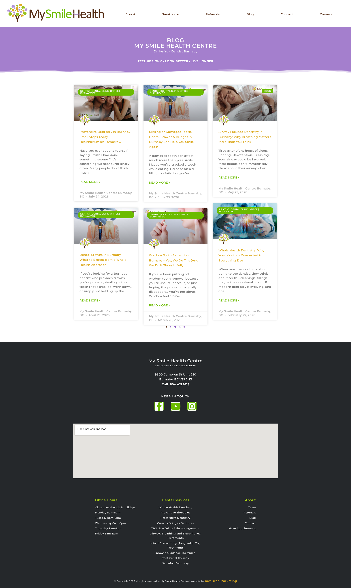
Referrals (213, 14)
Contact (287, 14)
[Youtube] (175, 406)
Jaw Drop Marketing (221, 581)
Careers (326, 14)
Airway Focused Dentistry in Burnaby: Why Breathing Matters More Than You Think (244, 137)
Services (168, 14)
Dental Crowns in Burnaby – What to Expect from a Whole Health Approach (103, 260)
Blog (250, 14)
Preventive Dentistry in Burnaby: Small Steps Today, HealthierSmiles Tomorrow (105, 137)
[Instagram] (192, 406)
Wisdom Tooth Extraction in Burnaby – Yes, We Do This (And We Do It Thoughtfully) (173, 260)
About (130, 14)
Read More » (90, 182)
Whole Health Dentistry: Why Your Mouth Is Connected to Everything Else (241, 255)
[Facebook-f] (159, 406)
